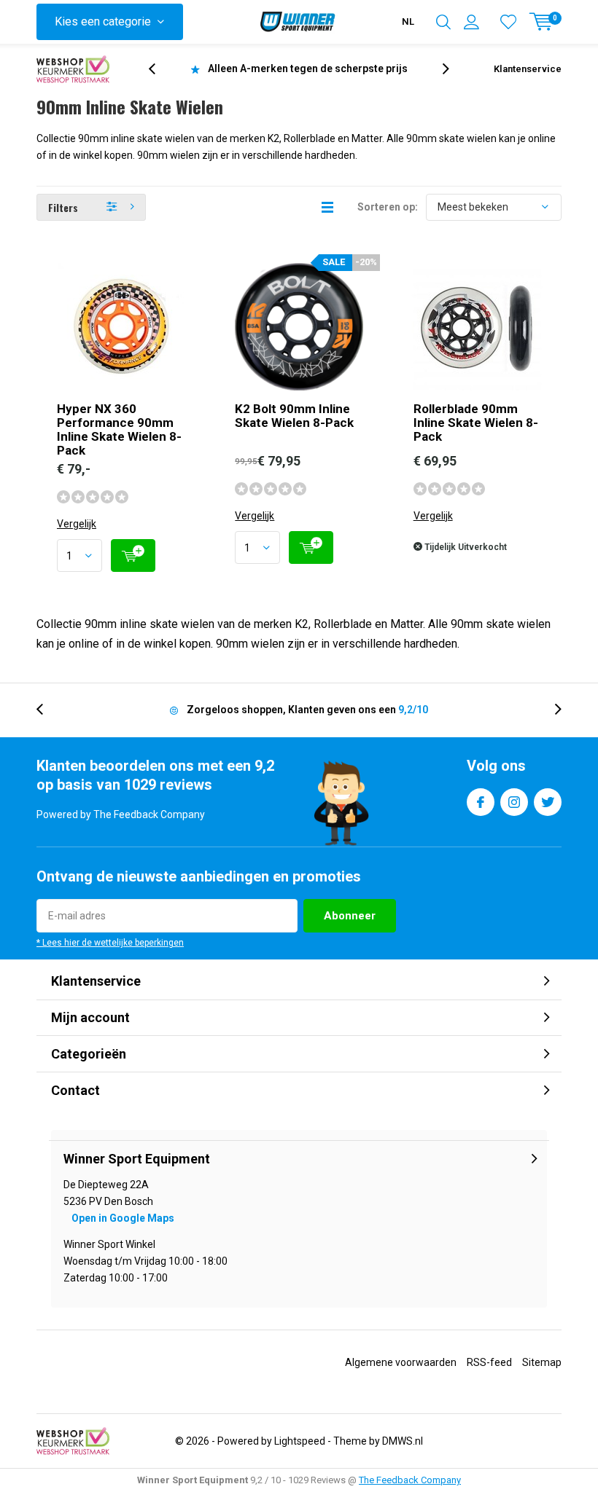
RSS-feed (489, 1362)
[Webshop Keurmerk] (72, 69)
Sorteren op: (387, 207)
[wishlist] (508, 22)
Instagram (514, 802)
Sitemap (542, 1362)
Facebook (480, 802)
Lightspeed (299, 1441)
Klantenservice (528, 68)
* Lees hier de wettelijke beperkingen (110, 943)
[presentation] (160, 68)
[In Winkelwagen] (133, 555)
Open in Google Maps (122, 1218)
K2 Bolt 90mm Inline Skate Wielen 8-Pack (294, 415)
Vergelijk (76, 524)
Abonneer (350, 915)
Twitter (548, 802)
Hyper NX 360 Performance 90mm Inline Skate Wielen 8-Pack (119, 429)
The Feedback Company (410, 1480)
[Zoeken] (443, 22)
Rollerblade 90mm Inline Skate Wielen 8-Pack (475, 422)
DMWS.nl (402, 1441)
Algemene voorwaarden (401, 1362)
